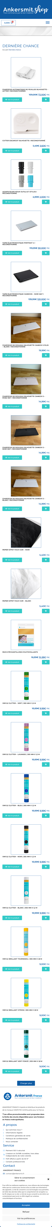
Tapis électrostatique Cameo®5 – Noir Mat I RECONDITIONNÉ (23, 295)
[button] (48, 1179)
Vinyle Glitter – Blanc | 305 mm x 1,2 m (19, 908)
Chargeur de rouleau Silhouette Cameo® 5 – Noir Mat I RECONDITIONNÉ (23, 448)
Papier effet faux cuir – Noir (16, 550)
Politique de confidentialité (26, 1224)
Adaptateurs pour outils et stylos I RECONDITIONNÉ (19, 192)
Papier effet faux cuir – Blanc (16, 601)
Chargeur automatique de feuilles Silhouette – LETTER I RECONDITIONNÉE (25, 90)
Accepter (26, 1205)
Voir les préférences (26, 1218)
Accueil (5, 50)
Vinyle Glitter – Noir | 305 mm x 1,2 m (19, 857)
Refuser (26, 1212)
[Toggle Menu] (48, 22)
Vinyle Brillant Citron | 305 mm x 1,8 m (20, 1010)
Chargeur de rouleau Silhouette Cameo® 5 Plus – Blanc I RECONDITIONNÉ (25, 346)
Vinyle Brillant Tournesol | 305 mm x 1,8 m (22, 959)
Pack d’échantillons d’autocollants (20, 652)
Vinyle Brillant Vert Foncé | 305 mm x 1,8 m (22, 1061)
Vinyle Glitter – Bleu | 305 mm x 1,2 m (19, 805)
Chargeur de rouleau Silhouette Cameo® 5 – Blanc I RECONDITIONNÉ (23, 499)
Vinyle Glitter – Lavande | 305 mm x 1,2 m (21, 754)
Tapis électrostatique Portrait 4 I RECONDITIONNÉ (18, 243)
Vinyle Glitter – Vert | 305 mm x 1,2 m (19, 703)
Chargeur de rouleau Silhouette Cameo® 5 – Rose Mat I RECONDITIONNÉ (23, 397)
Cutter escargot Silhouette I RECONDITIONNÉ (23, 141)
